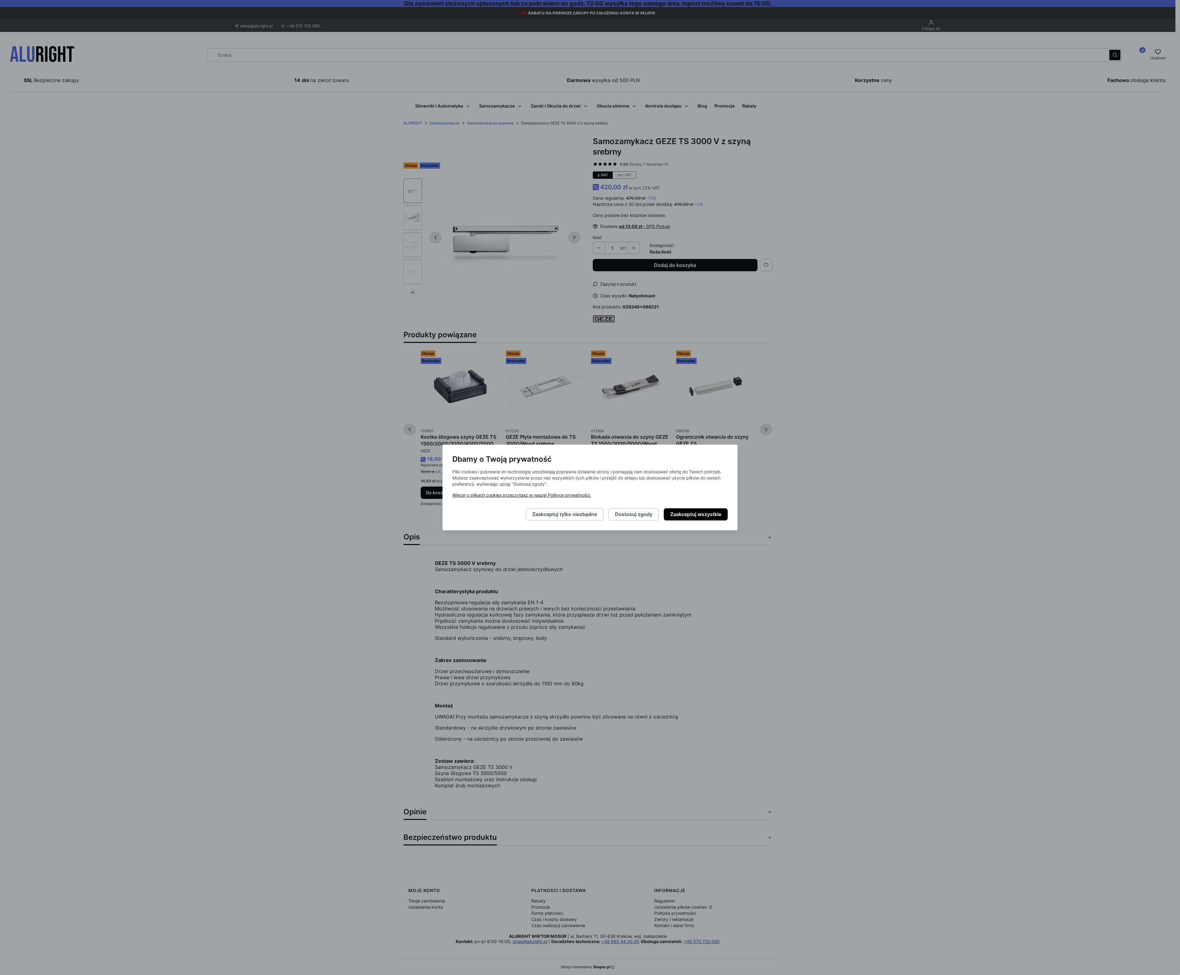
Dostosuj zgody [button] (633, 514)
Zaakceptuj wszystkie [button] (695, 514)
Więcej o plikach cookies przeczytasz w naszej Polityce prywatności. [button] (521, 495)
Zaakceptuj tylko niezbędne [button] (564, 514)
